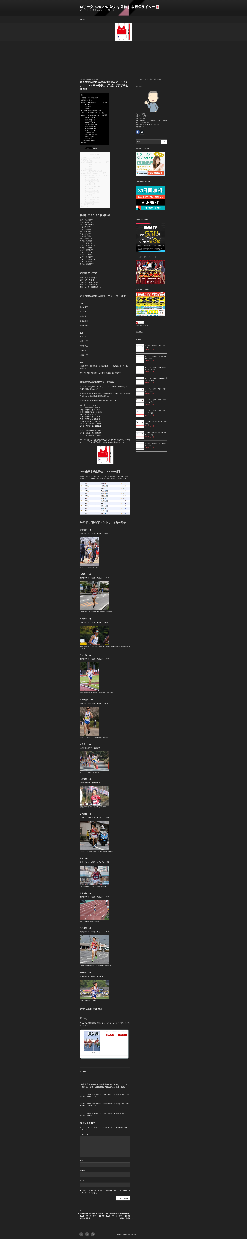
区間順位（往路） (87, 100)
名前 (81, 1160)
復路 (89, 106)
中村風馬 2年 (92, 136)
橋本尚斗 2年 (92, 138)
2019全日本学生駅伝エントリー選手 (93, 113)
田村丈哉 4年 (92, 123)
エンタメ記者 (95, 79)
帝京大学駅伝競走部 (88, 140)
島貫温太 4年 (92, 121)
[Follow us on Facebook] (138, 132)
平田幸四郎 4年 (92, 124)
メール (82, 1170)
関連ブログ (139, 332)
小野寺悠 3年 (92, 128)
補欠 (89, 108)
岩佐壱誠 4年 (92, 117)
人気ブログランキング (142, 325)
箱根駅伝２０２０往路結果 (90, 98)
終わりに (85, 142)
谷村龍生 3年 (92, 130)
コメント (84, 1134)
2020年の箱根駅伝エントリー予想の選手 (94, 115)
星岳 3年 (90, 132)
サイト (82, 1180)
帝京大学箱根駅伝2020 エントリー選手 (94, 102)
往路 (89, 104)
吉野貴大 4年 (92, 126)
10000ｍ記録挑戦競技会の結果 (91, 110)
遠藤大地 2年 (92, 134)
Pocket (95, 148)
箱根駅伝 (85, 1071)
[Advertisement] (123, 55)
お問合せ (82, 19)
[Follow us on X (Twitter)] (142, 132)
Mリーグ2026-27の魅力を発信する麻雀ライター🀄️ (120, 7)
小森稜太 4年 (92, 119)
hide (98, 154)
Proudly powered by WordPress (126, 1234)
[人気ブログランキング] (140, 323)
